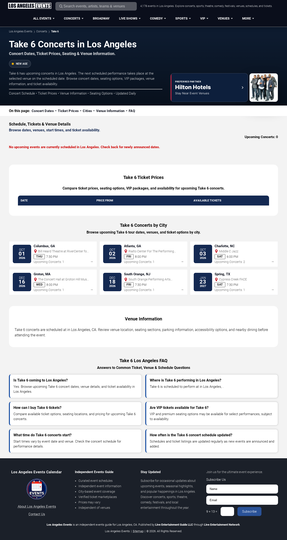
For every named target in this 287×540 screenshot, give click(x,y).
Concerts (72, 18)
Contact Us (36, 514)
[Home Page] (29, 6)
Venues (224, 18)
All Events (42, 18)
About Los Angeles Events (37, 507)
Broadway (101, 18)
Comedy (156, 18)
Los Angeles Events (20, 31)
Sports (181, 18)
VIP (202, 18)
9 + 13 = (211, 511)
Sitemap (138, 531)
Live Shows (128, 18)
